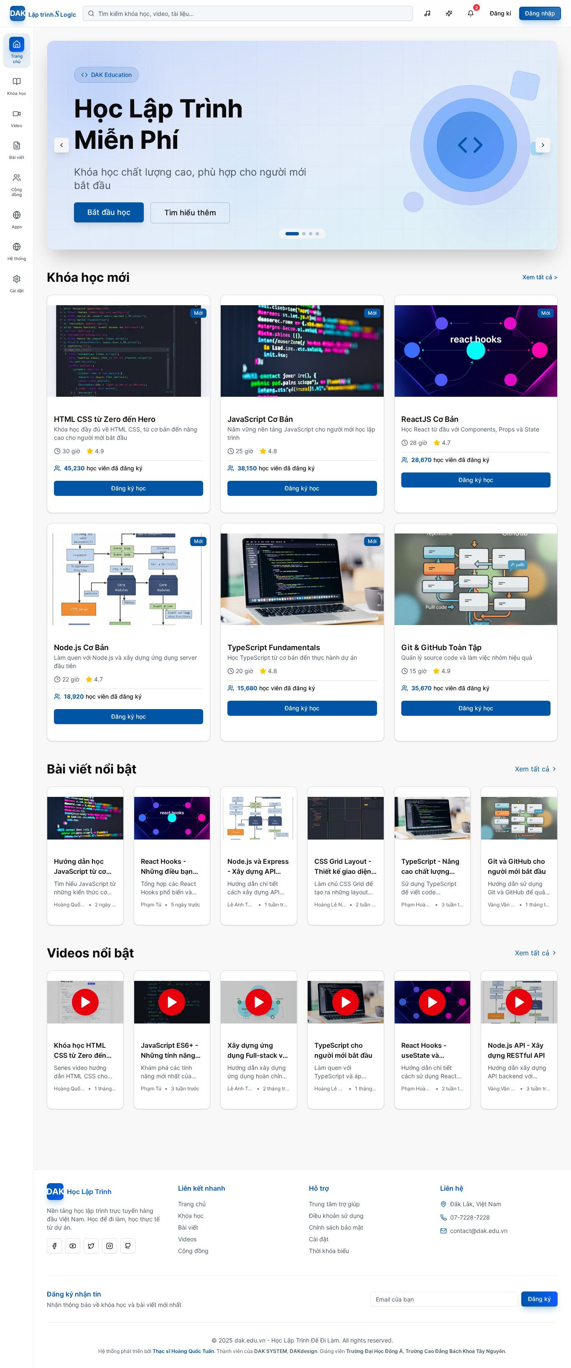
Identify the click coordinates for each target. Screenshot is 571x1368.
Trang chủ (192, 1203)
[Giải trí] (427, 13)
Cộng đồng (193, 1250)
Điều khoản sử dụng (336, 1215)
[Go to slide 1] (292, 233)
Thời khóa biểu (329, 1250)
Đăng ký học (128, 488)
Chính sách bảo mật (336, 1227)
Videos (187, 1239)
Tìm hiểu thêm (195, 199)
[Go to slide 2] (304, 233)
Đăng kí (500, 13)
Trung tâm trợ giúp (334, 1203)
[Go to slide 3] (310, 233)
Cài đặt (319, 1239)
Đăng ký (539, 1298)
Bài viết (188, 1227)
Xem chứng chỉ (104, 199)
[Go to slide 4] (317, 233)
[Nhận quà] (448, 13)
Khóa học (191, 1215)
